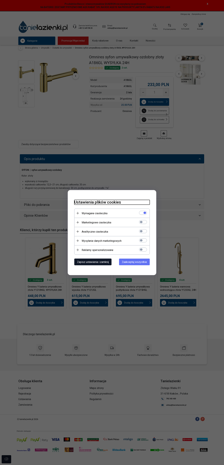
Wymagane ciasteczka (94, 213)
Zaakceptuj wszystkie (134, 261)
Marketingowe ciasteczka (96, 222)
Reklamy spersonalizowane (97, 249)
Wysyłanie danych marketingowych (102, 240)
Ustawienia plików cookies (97, 202)
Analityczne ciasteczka (95, 231)
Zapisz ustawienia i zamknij (93, 261)
